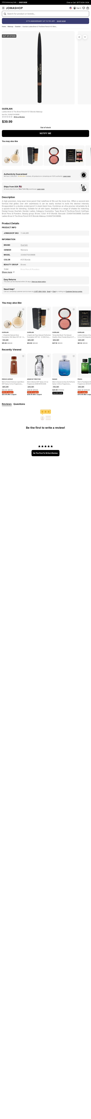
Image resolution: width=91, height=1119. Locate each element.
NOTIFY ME (45, 133)
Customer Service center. (74, 291)
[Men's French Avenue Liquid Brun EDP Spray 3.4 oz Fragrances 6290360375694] (23, 356)
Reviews (7, 404)
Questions (19, 404)
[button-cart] (87, 8)
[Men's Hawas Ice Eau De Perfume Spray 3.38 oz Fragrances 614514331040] (73, 356)
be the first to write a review (45, 453)
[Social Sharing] (79, 37)
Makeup (10, 26)
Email (48, 291)
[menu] (3, 8)
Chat (54, 291)
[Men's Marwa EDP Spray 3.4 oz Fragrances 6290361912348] (48, 356)
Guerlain (18, 26)
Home (4, 26)
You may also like (10, 141)
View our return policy (39, 281)
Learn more (67, 176)
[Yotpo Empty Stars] (7, 117)
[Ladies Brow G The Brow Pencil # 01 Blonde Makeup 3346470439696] (85, 37)
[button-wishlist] (83, 8)
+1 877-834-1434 (40, 291)
